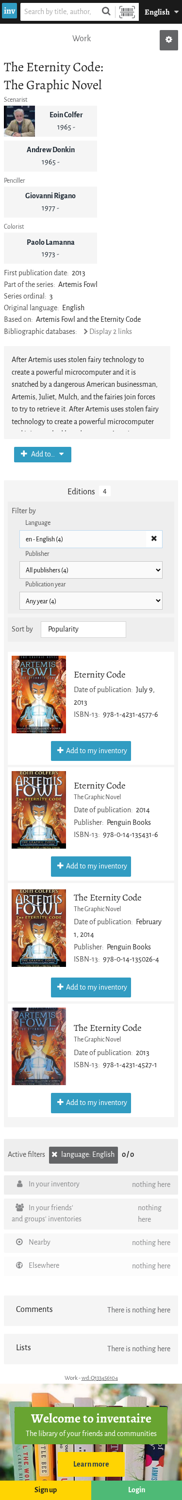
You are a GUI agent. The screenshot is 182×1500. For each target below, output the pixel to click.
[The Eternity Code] (39, 928)
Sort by (22, 629)
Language (37, 523)
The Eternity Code (108, 897)
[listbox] (83, 629)
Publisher (37, 554)
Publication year (45, 584)
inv (9, 10)
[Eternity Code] (39, 694)
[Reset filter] (154, 539)
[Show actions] (169, 40)
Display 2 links (110, 331)
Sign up (45, 1490)
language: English (87, 1154)
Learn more (91, 1464)
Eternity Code (100, 674)
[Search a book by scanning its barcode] (127, 12)
